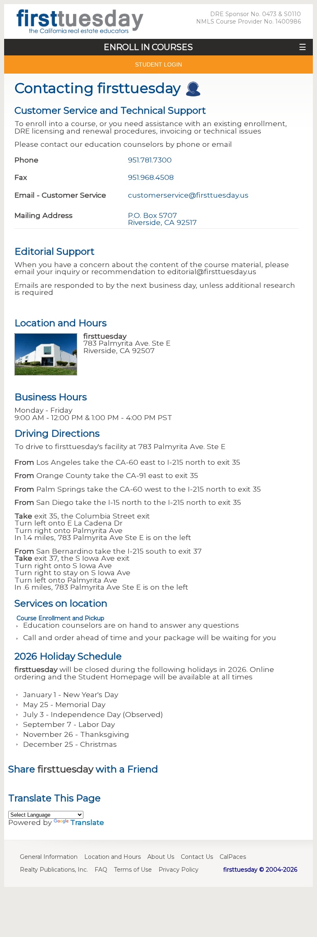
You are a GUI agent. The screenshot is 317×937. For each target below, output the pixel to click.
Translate (87, 822)
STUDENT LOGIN (158, 64)
